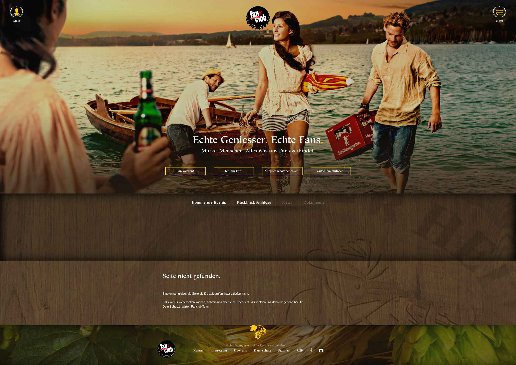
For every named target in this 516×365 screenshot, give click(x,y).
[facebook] (311, 350)
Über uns (240, 350)
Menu (499, 21)
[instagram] (321, 350)
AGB (300, 350)
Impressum (219, 350)
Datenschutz (262, 350)
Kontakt (198, 350)
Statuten (284, 350)
